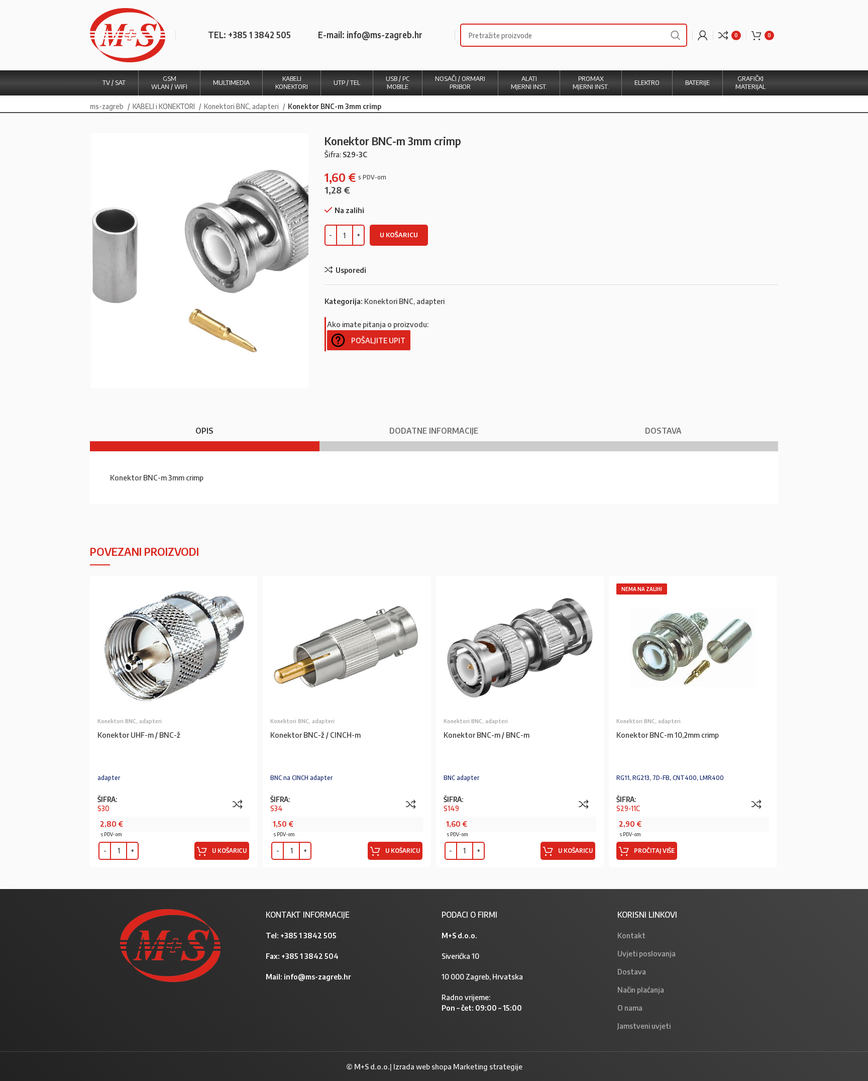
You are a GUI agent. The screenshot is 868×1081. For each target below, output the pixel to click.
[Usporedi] (237, 804)
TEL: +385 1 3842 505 (249, 34)
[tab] (204, 426)
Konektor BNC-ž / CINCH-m (315, 734)
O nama (629, 1007)
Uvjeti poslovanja (646, 953)
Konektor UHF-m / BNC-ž (138, 734)
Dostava (631, 971)
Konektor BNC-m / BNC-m (486, 734)
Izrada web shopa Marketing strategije (457, 1066)
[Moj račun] (703, 35)
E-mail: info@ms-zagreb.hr (370, 34)
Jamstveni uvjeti (644, 1025)
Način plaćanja (640, 989)
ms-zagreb (107, 106)
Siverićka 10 (460, 955)
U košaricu (399, 235)
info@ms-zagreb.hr (317, 976)
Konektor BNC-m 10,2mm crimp (667, 734)
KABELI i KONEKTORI (164, 106)
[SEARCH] (675, 35)
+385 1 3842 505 (308, 935)
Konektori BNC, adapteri (242, 106)
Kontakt (631, 935)
